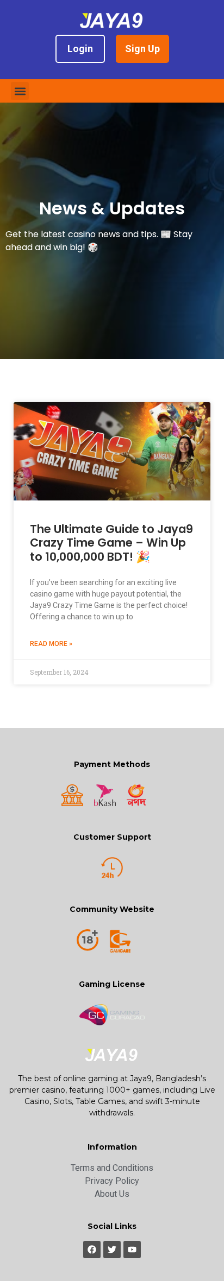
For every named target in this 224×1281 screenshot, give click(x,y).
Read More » (51, 644)
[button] (20, 91)
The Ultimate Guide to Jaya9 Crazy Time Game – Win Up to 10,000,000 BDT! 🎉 (111, 542)
